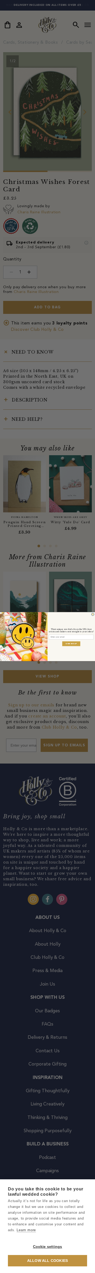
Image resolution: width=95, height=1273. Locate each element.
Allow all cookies (47, 1261)
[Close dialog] (92, 614)
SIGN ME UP (71, 643)
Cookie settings (47, 1247)
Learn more (26, 1230)
